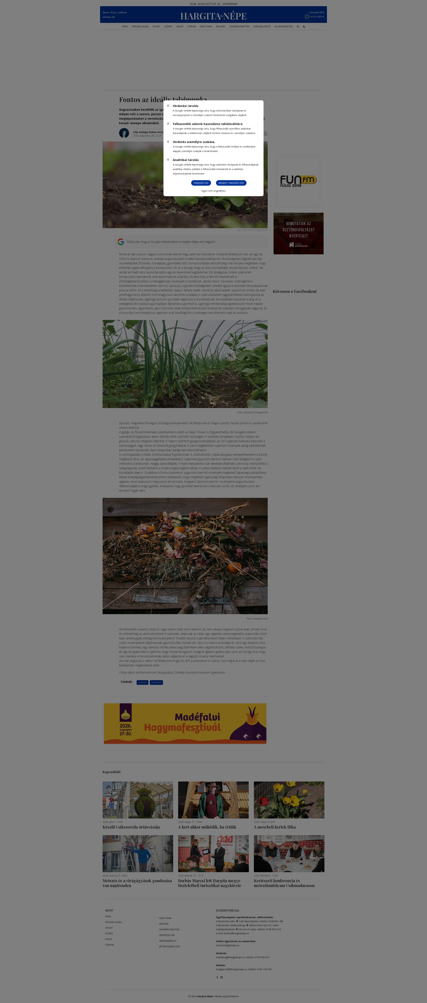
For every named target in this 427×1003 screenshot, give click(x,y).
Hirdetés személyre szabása (194, 142)
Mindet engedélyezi (231, 182)
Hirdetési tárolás (185, 106)
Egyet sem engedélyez (213, 190)
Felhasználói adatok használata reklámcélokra (208, 124)
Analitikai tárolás (186, 160)
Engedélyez (201, 182)
